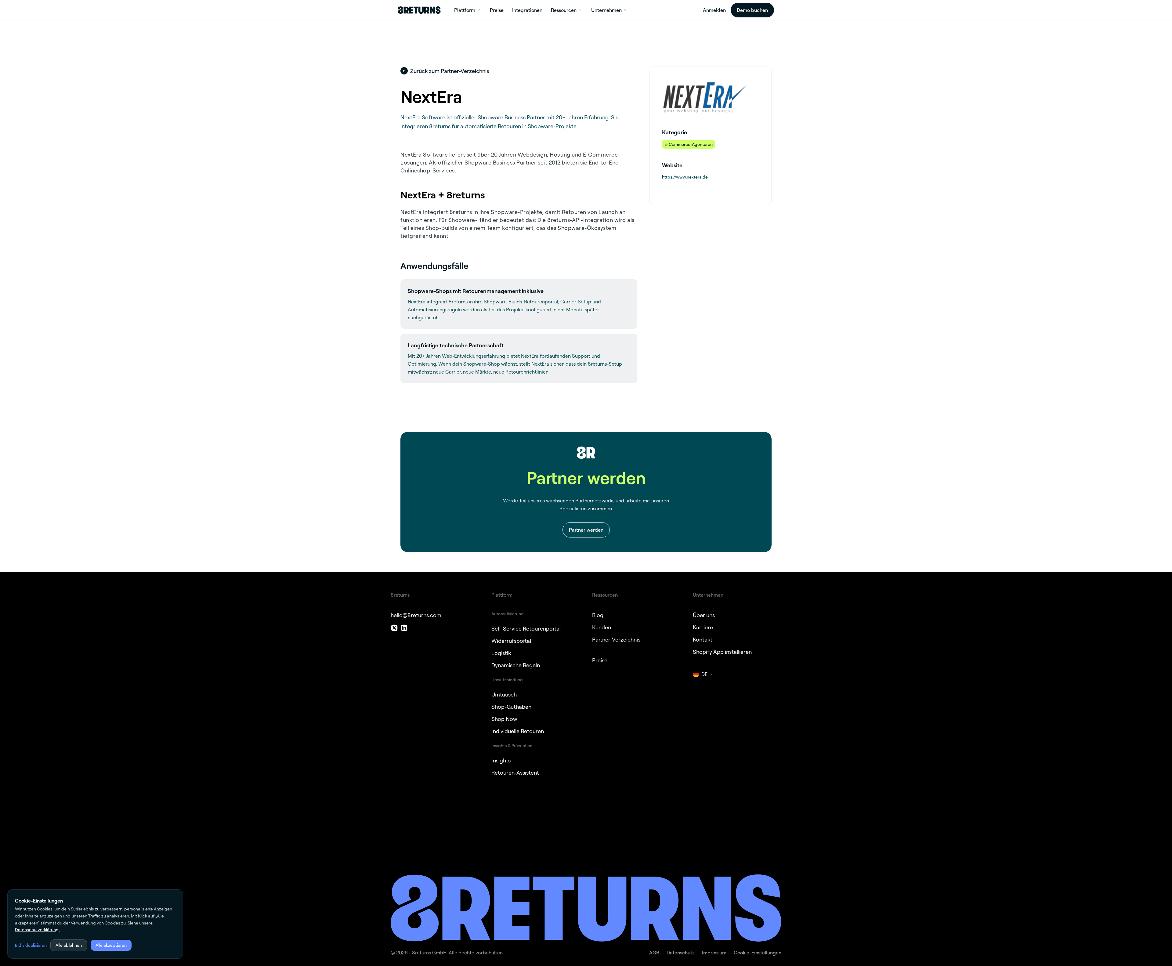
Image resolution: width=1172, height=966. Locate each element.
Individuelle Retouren (517, 731)
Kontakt (702, 639)
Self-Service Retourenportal (526, 628)
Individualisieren (31, 945)
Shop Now (504, 718)
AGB (654, 953)
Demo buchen (752, 10)
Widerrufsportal (511, 640)
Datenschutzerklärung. (37, 929)
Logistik (501, 652)
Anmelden (714, 10)
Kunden (601, 627)
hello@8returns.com (416, 615)
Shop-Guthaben (511, 706)
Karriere (703, 627)
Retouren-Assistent (515, 772)
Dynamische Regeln (515, 665)
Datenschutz (681, 953)
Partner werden (586, 530)
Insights (501, 760)
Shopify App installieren (722, 651)
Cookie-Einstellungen (757, 953)
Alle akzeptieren (111, 945)
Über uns (704, 615)
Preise (599, 660)
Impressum (714, 953)
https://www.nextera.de (685, 176)
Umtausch (504, 694)
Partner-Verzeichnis (616, 639)
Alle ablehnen (69, 945)
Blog (597, 615)
